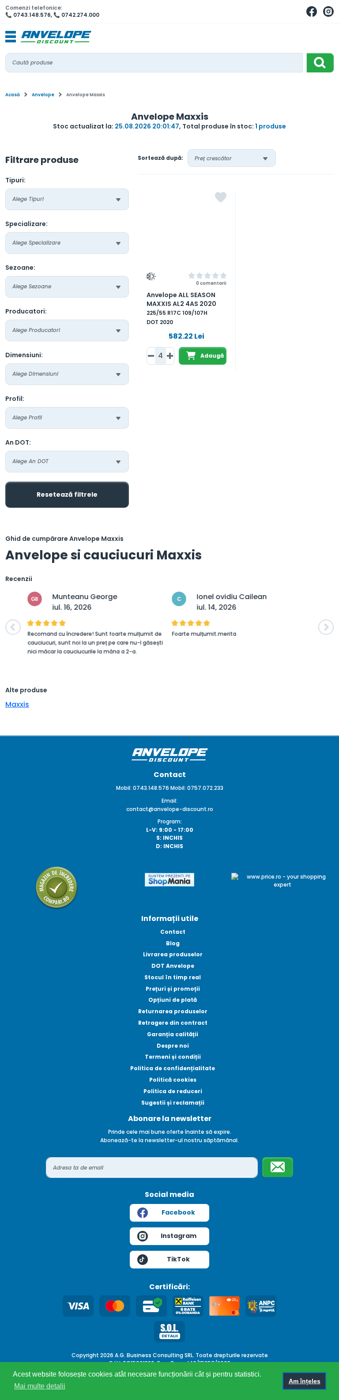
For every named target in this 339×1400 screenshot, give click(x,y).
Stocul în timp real (172, 977)
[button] (13, 627)
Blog (173, 943)
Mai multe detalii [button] (39, 1386)
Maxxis (17, 704)
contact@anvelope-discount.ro (169, 809)
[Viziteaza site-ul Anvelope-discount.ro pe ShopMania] (169, 879)
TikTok (178, 1259)
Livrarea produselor (173, 954)
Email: (169, 800)
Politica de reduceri (172, 1091)
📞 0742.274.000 (76, 15)
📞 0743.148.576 (28, 15)
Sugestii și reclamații (172, 1102)
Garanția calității (172, 1034)
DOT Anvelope (172, 966)
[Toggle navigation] (10, 37)
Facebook (178, 1212)
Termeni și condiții (173, 1056)
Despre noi (173, 1045)
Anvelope (43, 94)
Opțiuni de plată (172, 1000)
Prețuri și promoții (173, 988)
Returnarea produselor (172, 1011)
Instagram (178, 1235)
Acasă (12, 94)
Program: (170, 821)
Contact (172, 932)
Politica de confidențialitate (172, 1068)
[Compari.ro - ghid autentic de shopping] (56, 887)
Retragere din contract (172, 1022)
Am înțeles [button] (304, 1381)
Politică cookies (172, 1079)
